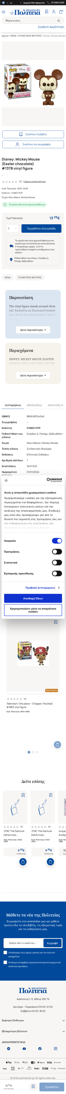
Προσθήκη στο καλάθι (41, 228)
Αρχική (5, 35)
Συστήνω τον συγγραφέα (37, 144)
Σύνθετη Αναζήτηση (51, 27)
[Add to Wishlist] (33, 1087)
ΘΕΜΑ (13, 35)
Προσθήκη (52, 1087)
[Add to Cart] (57, 744)
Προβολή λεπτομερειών (40, 587)
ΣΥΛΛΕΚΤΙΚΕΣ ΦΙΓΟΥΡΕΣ (30, 35)
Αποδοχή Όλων (33, 598)
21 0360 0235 (57, 2)
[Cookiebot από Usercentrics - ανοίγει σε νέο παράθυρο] (47, 480)
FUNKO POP (17, 192)
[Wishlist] (46, 12)
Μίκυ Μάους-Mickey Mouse (21, 197)
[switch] (57, 551)
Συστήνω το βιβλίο (36, 134)
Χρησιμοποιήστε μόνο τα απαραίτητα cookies (33, 610)
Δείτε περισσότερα (33, 330)
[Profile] (53, 12)
